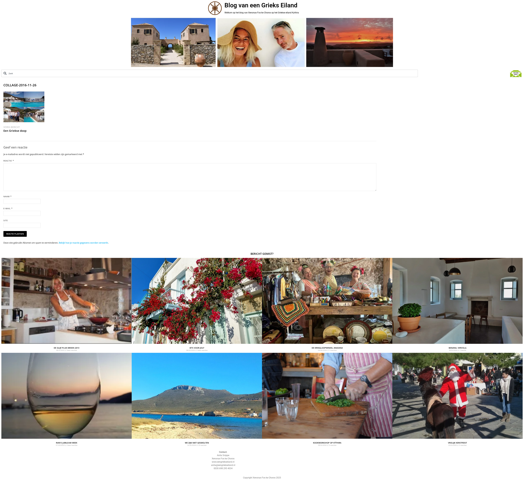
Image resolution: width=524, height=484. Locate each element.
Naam (7, 196)
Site (5, 220)
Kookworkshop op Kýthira (327, 442)
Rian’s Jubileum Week (66, 442)
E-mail (8, 208)
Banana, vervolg (457, 348)
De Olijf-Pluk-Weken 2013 (66, 348)
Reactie (8, 160)
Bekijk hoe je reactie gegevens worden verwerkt (83, 242)
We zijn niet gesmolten (197, 442)
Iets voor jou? (197, 348)
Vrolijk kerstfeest (457, 442)
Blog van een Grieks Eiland (260, 5)
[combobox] (209, 73)
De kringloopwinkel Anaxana (327, 348)
